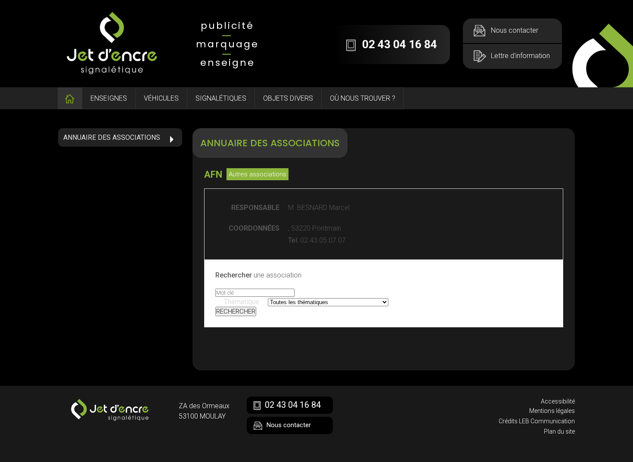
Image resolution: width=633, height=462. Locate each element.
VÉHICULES (161, 98)
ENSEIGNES (108, 98)
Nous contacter (514, 30)
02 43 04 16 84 (293, 405)
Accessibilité (558, 401)
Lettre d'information (520, 56)
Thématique (241, 302)
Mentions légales (552, 410)
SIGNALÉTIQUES (220, 98)
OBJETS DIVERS (288, 98)
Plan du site (559, 431)
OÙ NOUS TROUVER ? (362, 98)
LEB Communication (547, 421)
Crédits (508, 421)
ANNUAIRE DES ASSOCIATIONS (111, 137)
